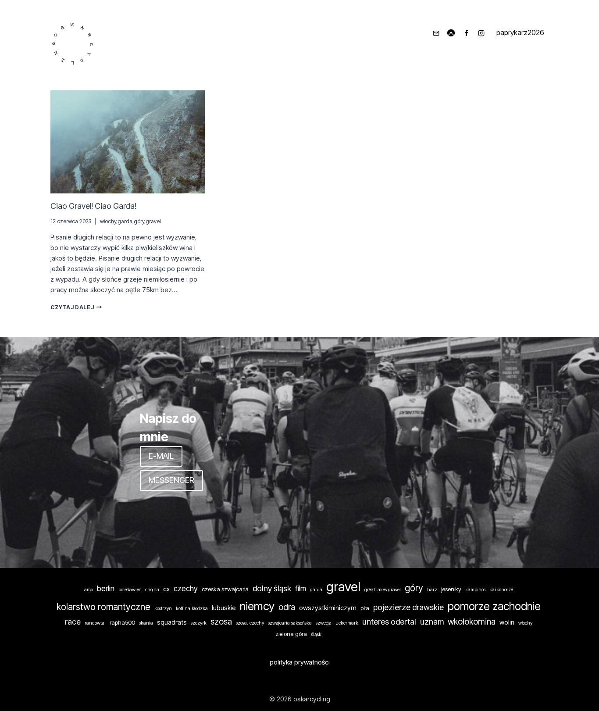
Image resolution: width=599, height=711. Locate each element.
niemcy (257, 606)
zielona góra (291, 633)
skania (146, 623)
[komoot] (451, 32)
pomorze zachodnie (494, 606)
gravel (153, 221)
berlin (105, 588)
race (73, 621)
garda (125, 221)
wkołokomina (472, 622)
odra (286, 607)
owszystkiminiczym (328, 608)
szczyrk (199, 623)
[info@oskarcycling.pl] (435, 32)
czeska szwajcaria (225, 589)
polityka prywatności (300, 662)
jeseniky (451, 589)
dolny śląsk (272, 588)
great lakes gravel (382, 590)
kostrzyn (163, 608)
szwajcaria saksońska (290, 623)
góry (139, 221)
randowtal (95, 623)
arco (88, 590)
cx (166, 589)
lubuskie (224, 608)
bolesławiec (129, 590)
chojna (152, 590)
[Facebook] (466, 32)
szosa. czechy (250, 623)
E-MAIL (161, 456)
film (300, 588)
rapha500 (122, 622)
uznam (432, 621)
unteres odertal (389, 621)
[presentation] (127, 141)
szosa (221, 622)
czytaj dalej (76, 307)
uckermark (346, 623)
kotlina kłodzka (192, 608)
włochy (108, 221)
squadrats (172, 622)
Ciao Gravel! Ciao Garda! (93, 206)
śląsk (316, 634)
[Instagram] (481, 32)
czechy (186, 588)
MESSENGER (171, 480)
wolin (506, 622)
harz (432, 590)
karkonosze (501, 590)
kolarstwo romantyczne (103, 606)
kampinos (475, 590)
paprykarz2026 (520, 32)
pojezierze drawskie (408, 607)
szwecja (324, 623)
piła (364, 607)
